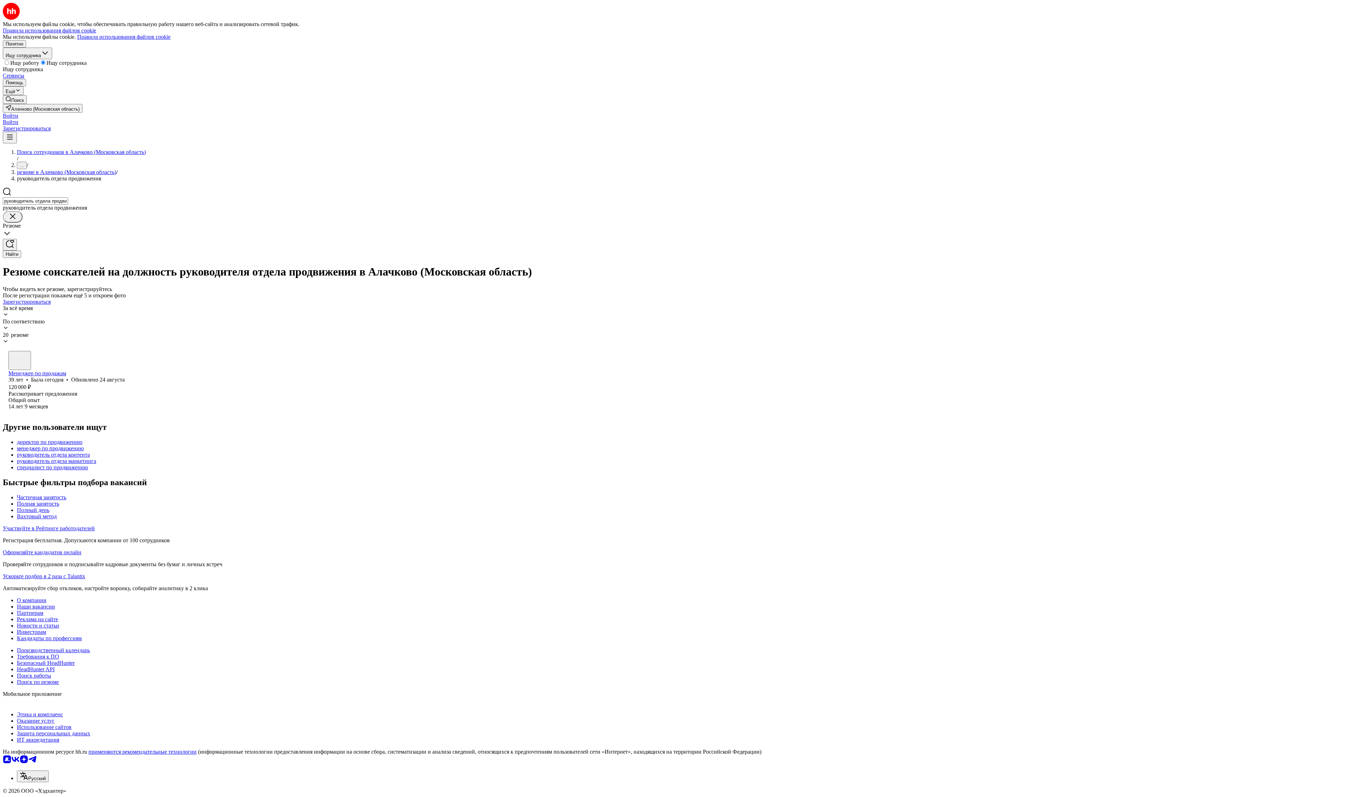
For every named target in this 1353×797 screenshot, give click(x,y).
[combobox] (35, 201)
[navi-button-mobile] (10, 137)
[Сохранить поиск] (10, 245)
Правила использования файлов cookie (124, 37)
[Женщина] (19, 360)
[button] (10, 116)
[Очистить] (13, 217)
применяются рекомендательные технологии (142, 752)
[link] (15, 99)
